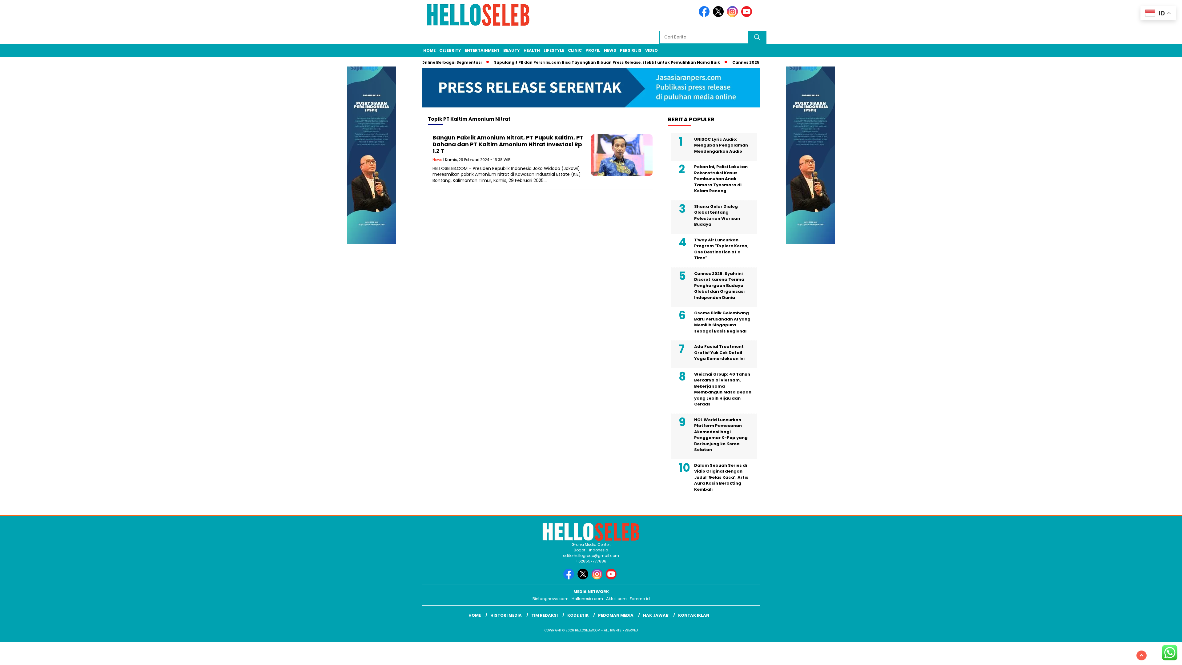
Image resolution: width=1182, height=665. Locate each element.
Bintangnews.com (551, 599)
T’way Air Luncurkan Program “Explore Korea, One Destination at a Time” (721, 249)
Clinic (575, 50)
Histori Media (506, 615)
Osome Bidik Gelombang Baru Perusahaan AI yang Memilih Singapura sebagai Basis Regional (722, 322)
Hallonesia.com (587, 599)
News (610, 50)
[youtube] (747, 15)
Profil (592, 50)
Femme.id (640, 599)
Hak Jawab (656, 615)
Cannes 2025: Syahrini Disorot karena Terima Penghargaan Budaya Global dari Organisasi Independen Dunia (719, 285)
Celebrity (450, 50)
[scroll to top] (1141, 655)
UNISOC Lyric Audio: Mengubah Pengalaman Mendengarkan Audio (721, 145)
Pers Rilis (630, 50)
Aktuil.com (616, 599)
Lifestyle (554, 50)
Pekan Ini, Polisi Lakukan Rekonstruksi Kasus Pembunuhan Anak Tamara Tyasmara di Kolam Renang (721, 179)
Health (532, 50)
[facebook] (705, 15)
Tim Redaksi (544, 615)
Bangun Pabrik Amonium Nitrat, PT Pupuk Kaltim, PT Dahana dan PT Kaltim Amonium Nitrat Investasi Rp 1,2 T (508, 144)
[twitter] (719, 15)
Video (651, 50)
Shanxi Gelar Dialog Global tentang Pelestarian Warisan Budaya (717, 216)
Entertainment (482, 50)
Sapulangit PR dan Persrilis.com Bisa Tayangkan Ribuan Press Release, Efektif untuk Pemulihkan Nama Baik (589, 62)
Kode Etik (578, 615)
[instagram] (733, 15)
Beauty (511, 50)
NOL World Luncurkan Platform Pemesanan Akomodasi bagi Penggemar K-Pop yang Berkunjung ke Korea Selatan (721, 435)
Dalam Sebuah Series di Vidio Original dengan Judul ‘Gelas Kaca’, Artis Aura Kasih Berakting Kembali (721, 477)
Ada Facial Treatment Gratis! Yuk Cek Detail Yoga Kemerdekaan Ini (719, 352)
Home (429, 50)
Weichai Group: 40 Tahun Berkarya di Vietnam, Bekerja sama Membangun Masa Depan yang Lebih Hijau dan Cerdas (722, 389)
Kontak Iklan (693, 615)
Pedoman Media (615, 615)
